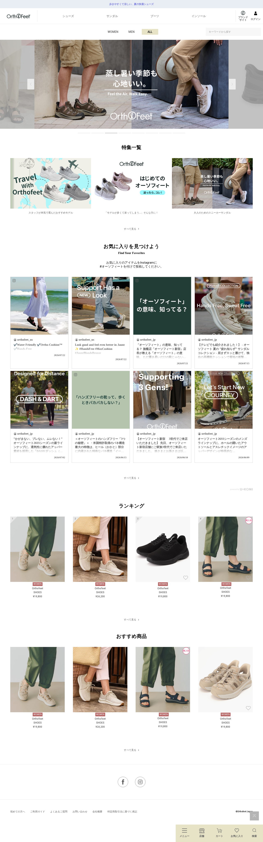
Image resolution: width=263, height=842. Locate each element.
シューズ (68, 16)
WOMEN (113, 31)
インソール (198, 16)
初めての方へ (17, 811)
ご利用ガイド (37, 811)
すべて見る (130, 228)
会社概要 (97, 811)
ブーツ (154, 16)
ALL (150, 31)
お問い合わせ (80, 811)
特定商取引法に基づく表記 (122, 811)
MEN (131, 31)
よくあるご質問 (58, 811)
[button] (232, 84)
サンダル (112, 16)
